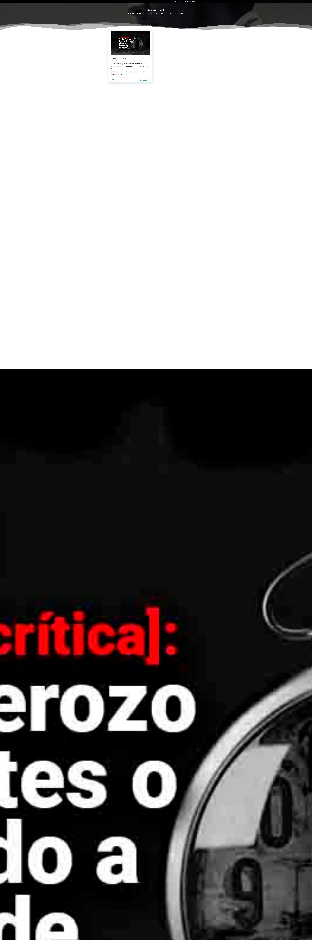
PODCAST (149, 13)
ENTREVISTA (159, 13)
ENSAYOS (168, 13)
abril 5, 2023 (114, 60)
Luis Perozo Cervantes (120, 58)
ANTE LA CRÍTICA (179, 13)
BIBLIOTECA (140, 13)
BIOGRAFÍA (131, 13)
